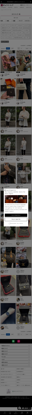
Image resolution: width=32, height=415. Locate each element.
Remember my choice (16, 223)
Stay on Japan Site (16, 219)
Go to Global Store (16, 215)
